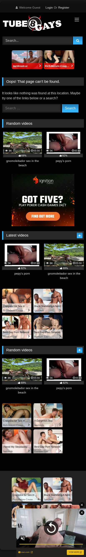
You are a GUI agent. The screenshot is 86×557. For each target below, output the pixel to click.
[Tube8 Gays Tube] (35, 24)
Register (63, 7)
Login (49, 7)
